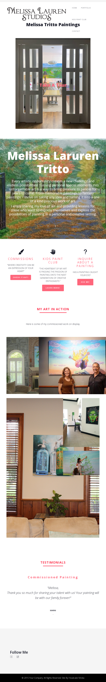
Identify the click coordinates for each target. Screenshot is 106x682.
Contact (76, 31)
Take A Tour (53, 85)
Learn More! (53, 288)
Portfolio (86, 8)
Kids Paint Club (79, 19)
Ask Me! (85, 282)
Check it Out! (20, 277)
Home (74, 8)
